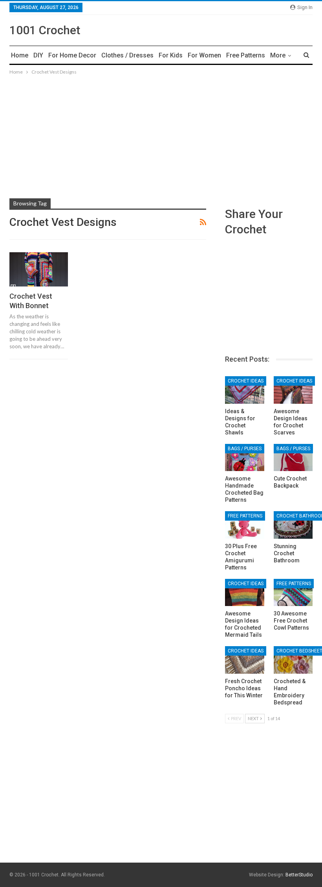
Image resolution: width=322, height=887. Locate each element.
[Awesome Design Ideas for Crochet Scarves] (293, 390)
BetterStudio (299, 875)
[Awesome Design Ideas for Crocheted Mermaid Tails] (244, 592)
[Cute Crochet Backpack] (293, 457)
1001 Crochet (44, 30)
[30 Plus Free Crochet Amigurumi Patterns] (244, 525)
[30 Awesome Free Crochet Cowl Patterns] (293, 592)
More (277, 55)
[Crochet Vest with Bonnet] (38, 269)
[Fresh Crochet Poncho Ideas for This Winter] (244, 660)
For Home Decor (72, 55)
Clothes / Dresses (127, 55)
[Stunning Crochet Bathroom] (293, 525)
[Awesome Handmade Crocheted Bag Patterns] (244, 457)
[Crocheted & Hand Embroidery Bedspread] (293, 660)
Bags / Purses (245, 448)
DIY (38, 55)
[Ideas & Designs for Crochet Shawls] (244, 390)
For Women (204, 55)
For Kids (171, 55)
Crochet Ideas (245, 381)
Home (19, 55)
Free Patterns (245, 55)
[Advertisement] (161, 135)
